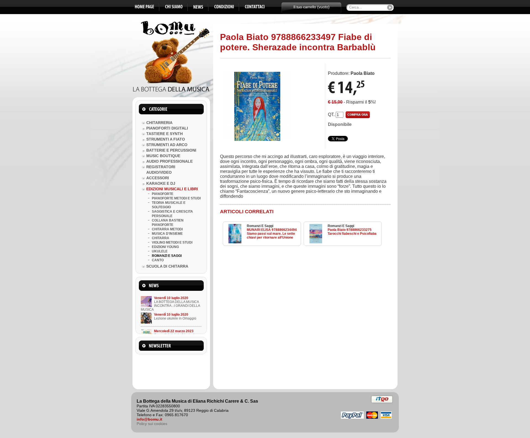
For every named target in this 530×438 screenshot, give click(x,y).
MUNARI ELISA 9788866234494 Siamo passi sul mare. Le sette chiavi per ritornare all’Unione (272, 233)
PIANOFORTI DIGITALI (167, 128)
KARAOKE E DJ (160, 183)
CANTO (158, 260)
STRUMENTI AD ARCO (166, 145)
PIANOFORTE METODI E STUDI (176, 198)
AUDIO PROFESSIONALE (169, 161)
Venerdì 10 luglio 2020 (171, 298)
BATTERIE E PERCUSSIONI (171, 150)
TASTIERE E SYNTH (164, 133)
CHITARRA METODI (167, 229)
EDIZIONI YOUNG (165, 247)
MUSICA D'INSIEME (167, 234)
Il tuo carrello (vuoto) (311, 7)
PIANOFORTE (162, 194)
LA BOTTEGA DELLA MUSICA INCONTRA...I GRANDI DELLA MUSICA (170, 306)
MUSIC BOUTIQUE (163, 156)
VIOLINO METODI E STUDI (172, 242)
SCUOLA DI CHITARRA (167, 266)
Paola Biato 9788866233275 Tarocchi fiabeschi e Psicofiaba (352, 232)
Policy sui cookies (152, 423)
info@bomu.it (149, 419)
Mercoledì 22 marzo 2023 (174, 331)
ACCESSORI (157, 178)
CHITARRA (160, 238)
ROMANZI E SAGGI (167, 256)
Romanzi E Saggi (260, 226)
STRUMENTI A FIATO (165, 139)
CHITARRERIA (159, 122)
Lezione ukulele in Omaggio (175, 318)
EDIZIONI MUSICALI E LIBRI (172, 189)
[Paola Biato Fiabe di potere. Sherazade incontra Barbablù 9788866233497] (257, 139)
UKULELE (160, 251)
